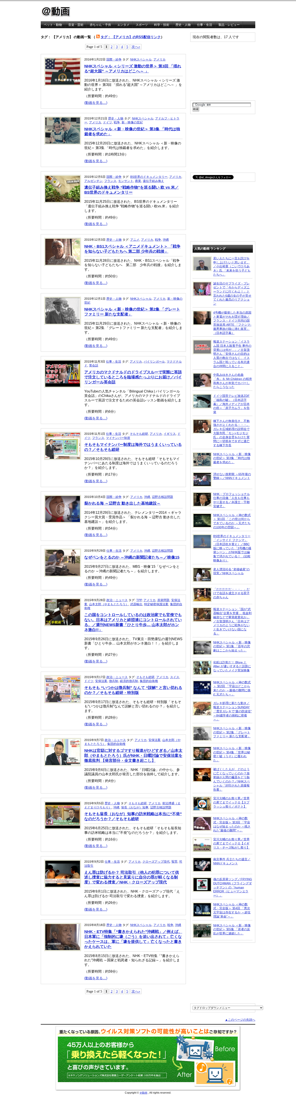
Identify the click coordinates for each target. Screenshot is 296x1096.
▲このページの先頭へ (240, 1019)
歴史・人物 (183, 24)
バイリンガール (154, 361)
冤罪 (174, 861)
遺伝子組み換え (153, 181)
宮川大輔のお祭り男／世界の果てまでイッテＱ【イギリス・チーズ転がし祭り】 (231, 843)
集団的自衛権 (149, 681)
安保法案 (101, 681)
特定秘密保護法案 (156, 604)
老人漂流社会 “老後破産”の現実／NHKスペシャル (231, 571)
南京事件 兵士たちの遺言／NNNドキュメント (231, 861)
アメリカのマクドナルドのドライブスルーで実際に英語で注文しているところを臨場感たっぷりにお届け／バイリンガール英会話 (133, 377)
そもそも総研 (139, 433)
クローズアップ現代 (156, 861)
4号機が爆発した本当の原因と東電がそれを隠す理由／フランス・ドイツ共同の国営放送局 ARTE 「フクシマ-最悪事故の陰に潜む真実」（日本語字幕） (232, 323)
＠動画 (143, 1092)
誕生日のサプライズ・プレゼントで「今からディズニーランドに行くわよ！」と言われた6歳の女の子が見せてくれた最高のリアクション (232, 294)
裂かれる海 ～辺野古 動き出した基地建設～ (122, 503)
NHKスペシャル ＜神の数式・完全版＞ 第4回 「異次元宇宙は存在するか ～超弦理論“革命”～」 (231, 910)
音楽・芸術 (75, 24)
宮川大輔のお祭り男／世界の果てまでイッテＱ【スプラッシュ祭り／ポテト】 (231, 802)
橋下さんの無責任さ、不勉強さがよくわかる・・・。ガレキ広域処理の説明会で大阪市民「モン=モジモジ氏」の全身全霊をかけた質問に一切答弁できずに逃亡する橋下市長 (231, 433)
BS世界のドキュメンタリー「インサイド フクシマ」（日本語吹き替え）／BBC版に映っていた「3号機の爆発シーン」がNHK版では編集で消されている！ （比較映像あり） (232, 548)
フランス (110, 181)
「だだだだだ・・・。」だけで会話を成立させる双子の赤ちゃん (231, 593)
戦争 (117, 122)
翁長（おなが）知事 (134, 807)
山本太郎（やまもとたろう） (108, 604)
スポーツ (142, 24)
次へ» (136, 47)
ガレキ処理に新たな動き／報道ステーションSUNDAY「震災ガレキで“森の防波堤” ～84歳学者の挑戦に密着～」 (232, 711)
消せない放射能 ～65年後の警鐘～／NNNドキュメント (232, 476)
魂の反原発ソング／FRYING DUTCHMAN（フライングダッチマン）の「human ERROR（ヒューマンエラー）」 (232, 887)
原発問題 (163, 600)
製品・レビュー (229, 24)
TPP (139, 600)
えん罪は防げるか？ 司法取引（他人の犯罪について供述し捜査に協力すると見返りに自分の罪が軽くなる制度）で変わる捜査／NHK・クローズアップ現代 (131, 877)
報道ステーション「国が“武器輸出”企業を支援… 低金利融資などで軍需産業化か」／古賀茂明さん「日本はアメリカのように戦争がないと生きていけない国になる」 (232, 621)
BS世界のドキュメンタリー (149, 176)
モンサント (125, 181)
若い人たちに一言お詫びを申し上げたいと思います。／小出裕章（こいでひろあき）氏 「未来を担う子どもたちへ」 (231, 266)
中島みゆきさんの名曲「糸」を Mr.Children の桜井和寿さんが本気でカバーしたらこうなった (232, 381)
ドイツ (107, 122)
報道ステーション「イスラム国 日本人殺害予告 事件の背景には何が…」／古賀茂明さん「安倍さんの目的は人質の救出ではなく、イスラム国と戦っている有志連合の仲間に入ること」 (232, 354)
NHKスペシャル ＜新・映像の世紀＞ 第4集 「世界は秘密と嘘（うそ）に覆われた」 (232, 754)
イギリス (170, 433)
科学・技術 (161, 24)
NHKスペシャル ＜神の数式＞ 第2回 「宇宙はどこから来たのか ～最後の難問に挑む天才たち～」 (232, 688)
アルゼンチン (93, 181)
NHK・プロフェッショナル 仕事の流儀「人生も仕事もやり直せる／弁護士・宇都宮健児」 (231, 500)
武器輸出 (136, 604)
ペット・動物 (53, 24)
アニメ (134, 239)
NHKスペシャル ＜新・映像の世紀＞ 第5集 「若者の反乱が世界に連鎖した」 (232, 929)
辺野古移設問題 (162, 497)
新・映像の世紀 (132, 122)
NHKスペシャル (141, 59)
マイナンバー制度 (118, 438)
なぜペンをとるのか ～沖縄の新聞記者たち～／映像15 (131, 557)
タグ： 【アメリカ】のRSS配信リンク (131, 37)
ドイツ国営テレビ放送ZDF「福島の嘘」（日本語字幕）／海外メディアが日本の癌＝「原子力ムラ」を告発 (231, 404)
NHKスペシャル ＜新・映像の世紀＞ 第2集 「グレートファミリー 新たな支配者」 (232, 732)
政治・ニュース (117, 600)
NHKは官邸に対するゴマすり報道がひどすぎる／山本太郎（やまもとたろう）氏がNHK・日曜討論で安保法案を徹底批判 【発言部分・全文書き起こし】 (133, 755)
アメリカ (159, 59)
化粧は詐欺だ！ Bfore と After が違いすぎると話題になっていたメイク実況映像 (232, 666)
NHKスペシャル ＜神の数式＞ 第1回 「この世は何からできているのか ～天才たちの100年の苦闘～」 (232, 521)
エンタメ (123, 24)
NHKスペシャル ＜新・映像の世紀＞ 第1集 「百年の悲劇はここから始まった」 (232, 646)
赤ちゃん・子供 (100, 24)
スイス (174, 677)
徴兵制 (113, 681)
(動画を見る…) (95, 103)
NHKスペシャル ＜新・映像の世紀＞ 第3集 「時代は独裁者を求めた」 (232, 458)
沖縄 (166, 239)
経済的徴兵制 (129, 681)
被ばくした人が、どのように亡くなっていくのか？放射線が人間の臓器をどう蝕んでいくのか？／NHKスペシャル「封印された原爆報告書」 (231, 779)
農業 (138, 181)
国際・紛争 (114, 59)
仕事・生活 (204, 24)
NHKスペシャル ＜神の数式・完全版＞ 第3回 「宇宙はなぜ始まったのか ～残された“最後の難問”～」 (231, 824)
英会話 (93, 365)
